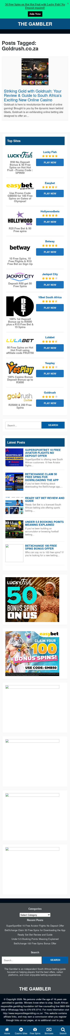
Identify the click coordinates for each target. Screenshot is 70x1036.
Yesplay (50, 363)
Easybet (50, 183)
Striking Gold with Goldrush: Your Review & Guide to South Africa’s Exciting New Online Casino (33, 95)
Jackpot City (50, 274)
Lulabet (50, 337)
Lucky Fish (50, 152)
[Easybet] (20, 186)
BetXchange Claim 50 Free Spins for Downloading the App (42, 477)
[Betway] (20, 248)
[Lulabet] (20, 340)
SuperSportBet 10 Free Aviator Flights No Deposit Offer (43, 453)
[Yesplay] (20, 368)
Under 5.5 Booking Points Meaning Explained (44, 523)
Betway (50, 241)
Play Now (50, 162)
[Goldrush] (20, 397)
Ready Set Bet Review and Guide (44, 499)
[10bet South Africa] (20, 306)
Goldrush (50, 392)
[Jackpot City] (20, 277)
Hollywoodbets (50, 211)
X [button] (68, 3)
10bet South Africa (50, 297)
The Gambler (35, 23)
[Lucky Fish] (20, 155)
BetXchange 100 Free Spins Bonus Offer (41, 547)
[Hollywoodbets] (20, 218)
